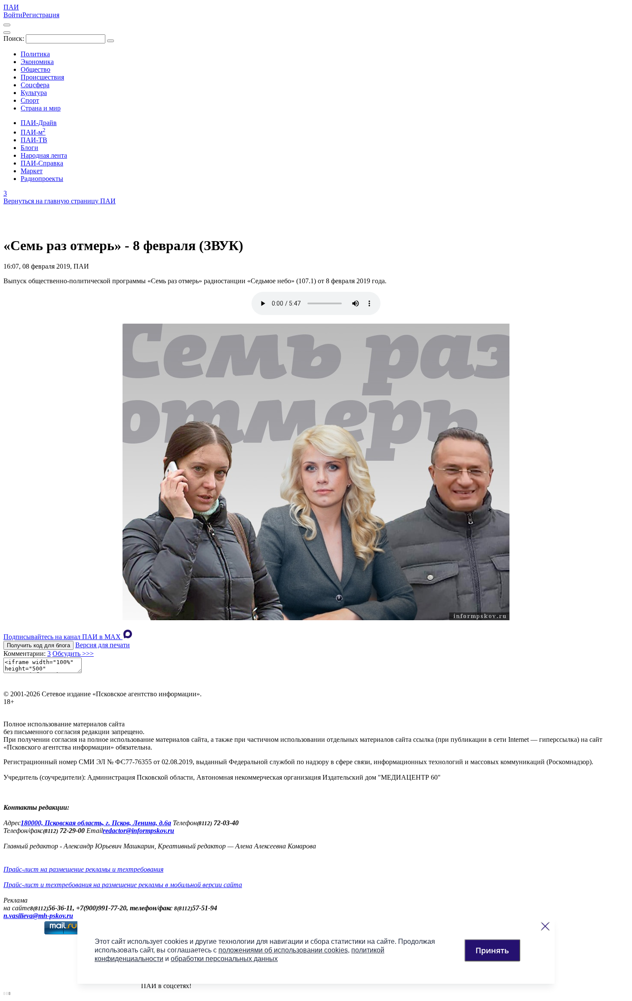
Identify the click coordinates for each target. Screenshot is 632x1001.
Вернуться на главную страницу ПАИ (59, 201)
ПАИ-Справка (42, 163)
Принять (492, 950)
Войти (12, 14)
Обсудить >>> (73, 653)
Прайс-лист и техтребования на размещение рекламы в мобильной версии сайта (122, 884)
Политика (35, 54)
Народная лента (44, 155)
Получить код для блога (38, 645)
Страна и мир (41, 108)
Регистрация (40, 14)
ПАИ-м (33, 132)
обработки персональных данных (224, 958)
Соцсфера (35, 85)
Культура (34, 92)
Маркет (32, 170)
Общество (35, 69)
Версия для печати (102, 645)
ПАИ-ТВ (34, 140)
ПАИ (11, 7)
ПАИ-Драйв (39, 122)
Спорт (30, 100)
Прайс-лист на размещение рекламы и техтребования (83, 869)
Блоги (29, 147)
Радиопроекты (42, 178)
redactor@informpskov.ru (138, 830)
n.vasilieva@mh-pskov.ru (38, 915)
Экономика (37, 61)
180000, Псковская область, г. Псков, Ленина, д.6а (96, 823)
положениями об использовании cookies (283, 950)
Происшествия (42, 77)
